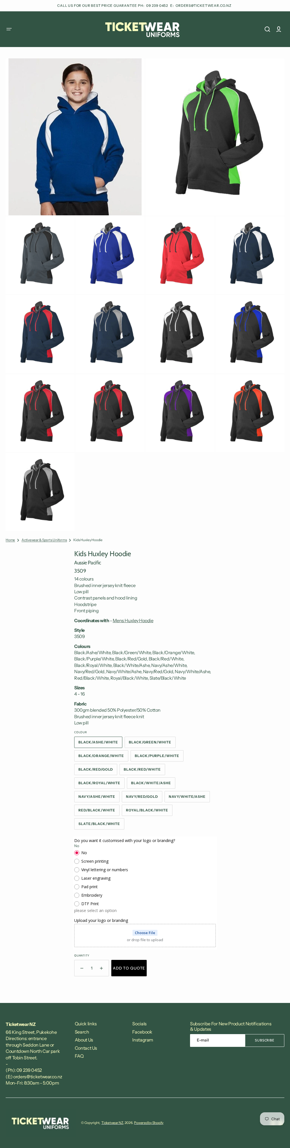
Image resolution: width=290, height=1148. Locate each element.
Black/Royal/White (101, 785)
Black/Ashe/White (100, 744)
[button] (9, 29)
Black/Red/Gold (97, 771)
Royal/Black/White (149, 812)
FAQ (79, 1056)
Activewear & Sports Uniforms (44, 540)
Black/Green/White (152, 744)
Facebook (142, 1032)
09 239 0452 (157, 5)
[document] (145, 294)
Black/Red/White (144, 771)
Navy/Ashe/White (99, 798)
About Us (84, 1040)
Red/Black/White (99, 812)
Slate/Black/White (101, 826)
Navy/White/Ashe (189, 798)
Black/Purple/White (159, 758)
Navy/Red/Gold (144, 798)
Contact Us (86, 1048)
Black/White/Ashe (153, 785)
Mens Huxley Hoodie (133, 620)
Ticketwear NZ (112, 1123)
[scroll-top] (278, 1136)
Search (82, 1032)
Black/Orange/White (102, 758)
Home (10, 540)
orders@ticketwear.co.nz (203, 5)
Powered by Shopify (148, 1123)
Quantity (81, 955)
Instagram (142, 1040)
